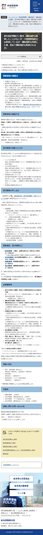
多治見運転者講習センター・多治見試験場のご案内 (19, 450)
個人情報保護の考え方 (18, 513)
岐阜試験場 (8, 251)
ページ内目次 (21, 56)
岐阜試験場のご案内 (9, 443)
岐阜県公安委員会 (22, 479)
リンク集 (22, 493)
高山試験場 (8, 265)
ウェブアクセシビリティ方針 (10, 515)
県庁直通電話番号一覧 (8, 510)
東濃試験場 (8, 261)
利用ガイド (4, 513)
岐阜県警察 (23, 17)
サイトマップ (26, 515)
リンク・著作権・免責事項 (26, 510)
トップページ (12, 17)
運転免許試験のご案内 (10, 446)
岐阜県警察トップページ (11, 465)
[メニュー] (36, 6)
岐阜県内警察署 (21, 486)
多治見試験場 (9, 257)
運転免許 (31, 17)
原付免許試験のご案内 (10, 439)
